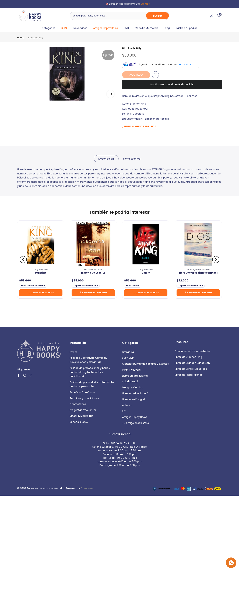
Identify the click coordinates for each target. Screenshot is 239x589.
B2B (127, 28)
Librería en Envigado (134, 399)
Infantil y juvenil (131, 369)
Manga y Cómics (132, 387)
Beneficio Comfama (82, 392)
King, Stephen (41, 269)
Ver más (136, 3)
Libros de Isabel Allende (189, 375)
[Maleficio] (40, 244)
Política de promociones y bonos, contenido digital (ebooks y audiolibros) (90, 372)
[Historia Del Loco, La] (93, 244)
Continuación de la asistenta (192, 351)
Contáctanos (78, 404)
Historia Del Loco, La (93, 272)
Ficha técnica (131, 158)
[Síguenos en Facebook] (124, 134)
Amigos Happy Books (105, 28)
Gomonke (87, 488)
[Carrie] (145, 244)
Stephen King (138, 103)
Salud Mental (130, 381)
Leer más (191, 96)
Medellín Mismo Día (147, 28)
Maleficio (40, 272)
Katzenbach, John (93, 269)
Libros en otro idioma (135, 375)
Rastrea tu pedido (187, 28)
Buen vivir (128, 358)
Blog (167, 28)
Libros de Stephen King (188, 357)
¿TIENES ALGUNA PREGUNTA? (140, 126)
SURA (64, 28)
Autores (127, 405)
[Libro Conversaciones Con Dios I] (198, 244)
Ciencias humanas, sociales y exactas (145, 364)
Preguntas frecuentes (83, 410)
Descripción (106, 158)
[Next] (215, 259)
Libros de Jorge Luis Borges (191, 369)
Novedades (80, 28)
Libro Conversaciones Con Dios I (198, 272)
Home (20, 37)
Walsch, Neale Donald (198, 269)
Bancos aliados (185, 64)
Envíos (73, 352)
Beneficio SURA (79, 422)
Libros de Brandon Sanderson (192, 363)
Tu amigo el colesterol (135, 423)
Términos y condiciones (84, 398)
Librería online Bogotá (135, 393)
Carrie (146, 272)
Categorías (48, 28)
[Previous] (23, 259)
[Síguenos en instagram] (131, 134)
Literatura (128, 352)
